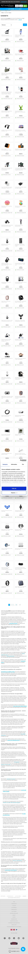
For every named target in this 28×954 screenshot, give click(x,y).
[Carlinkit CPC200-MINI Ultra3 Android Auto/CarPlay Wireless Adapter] (7, 224)
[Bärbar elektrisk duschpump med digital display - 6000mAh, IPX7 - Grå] (7, 53)
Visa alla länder (14, 932)
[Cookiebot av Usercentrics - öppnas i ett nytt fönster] (20, 460)
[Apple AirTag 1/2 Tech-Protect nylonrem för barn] (7, 300)
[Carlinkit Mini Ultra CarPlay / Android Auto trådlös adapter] (21, 186)
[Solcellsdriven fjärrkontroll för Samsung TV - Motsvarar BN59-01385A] (21, 243)
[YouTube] (19, 938)
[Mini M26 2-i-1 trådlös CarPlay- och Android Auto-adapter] (21, 338)
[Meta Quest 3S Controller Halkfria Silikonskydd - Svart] (21, 528)
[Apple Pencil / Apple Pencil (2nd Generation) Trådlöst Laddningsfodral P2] (21, 452)
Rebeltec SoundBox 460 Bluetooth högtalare (11, 802)
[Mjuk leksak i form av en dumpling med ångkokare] (7, 205)
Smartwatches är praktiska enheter (8, 671)
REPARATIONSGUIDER (14, 913)
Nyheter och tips (14, 920)
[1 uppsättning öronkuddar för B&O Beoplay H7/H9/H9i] (7, 452)
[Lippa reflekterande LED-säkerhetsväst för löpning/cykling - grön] (21, 110)
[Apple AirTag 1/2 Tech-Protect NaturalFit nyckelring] (7, 243)
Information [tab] (14, 464)
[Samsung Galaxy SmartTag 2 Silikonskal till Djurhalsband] (7, 433)
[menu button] (17, 6)
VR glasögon (16, 762)
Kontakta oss (14, 919)
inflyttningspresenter (10, 656)
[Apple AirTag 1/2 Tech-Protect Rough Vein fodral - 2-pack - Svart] (7, 528)
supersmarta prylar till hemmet (11, 869)
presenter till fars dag (11, 778)
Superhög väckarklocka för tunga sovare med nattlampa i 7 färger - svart (20, 264)
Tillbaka (2, 12)
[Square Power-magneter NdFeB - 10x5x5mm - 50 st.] (21, 433)
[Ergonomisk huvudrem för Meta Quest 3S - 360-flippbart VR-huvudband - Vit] (7, 338)
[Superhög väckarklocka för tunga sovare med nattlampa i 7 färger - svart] (21, 262)
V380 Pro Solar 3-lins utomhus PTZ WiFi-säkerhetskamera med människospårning (7, 169)
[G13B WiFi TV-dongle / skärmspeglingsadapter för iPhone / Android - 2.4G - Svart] (7, 262)
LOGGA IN (14, 905)
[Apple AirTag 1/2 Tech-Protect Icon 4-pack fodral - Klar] (21, 547)
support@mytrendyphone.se (14, 897)
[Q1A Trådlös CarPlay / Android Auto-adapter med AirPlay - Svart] (21, 300)
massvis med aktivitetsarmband (13, 740)
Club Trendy (14, 911)
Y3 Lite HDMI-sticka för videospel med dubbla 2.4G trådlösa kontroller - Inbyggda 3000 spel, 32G (20, 169)
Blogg (14, 917)
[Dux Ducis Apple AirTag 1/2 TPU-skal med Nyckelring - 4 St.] (21, 281)
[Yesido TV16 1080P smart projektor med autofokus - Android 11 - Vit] (7, 186)
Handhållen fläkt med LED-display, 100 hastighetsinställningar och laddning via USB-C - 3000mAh (7, 93)
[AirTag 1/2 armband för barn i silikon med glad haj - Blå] (7, 547)
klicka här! (23, 1)
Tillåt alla (14, 488)
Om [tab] (23, 464)
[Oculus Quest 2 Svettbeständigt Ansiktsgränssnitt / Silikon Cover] (21, 319)
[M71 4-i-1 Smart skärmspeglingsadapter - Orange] (7, 148)
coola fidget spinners (13, 623)
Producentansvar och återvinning (14, 926)
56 (16, 604)
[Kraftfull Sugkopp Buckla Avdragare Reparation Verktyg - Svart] (7, 110)
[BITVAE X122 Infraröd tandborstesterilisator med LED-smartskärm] (21, 34)
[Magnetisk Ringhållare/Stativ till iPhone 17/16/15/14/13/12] (7, 414)
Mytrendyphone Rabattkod (14, 922)
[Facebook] (5, 938)
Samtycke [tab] (5, 464)
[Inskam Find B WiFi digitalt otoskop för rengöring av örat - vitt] (21, 91)
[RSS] (14, 938)
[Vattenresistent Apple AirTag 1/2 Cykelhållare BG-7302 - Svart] (21, 509)
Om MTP (14, 915)
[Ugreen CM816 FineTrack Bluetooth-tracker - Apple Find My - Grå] (21, 585)
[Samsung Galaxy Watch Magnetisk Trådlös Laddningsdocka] (21, 357)
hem (14, 901)
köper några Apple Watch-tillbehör (20, 706)
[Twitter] (9, 938)
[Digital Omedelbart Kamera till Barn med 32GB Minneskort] (20, 72)
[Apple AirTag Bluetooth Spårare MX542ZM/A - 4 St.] (21, 414)
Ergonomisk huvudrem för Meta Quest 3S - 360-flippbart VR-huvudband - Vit (6, 340)
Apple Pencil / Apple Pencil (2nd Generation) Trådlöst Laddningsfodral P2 (20, 454)
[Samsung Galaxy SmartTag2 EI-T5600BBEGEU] (7, 281)
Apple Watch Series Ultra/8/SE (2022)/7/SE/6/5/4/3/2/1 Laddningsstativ (19, 378)
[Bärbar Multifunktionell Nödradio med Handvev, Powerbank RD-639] (21, 53)
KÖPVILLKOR (14, 924)
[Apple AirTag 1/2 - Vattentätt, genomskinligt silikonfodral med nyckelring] (7, 376)
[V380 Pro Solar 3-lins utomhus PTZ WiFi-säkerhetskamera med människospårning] (7, 167)
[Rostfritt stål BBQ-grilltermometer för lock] (7, 357)
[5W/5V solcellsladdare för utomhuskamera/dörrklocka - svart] (7, 34)
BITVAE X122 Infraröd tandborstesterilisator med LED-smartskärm (20, 36)
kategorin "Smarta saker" (6, 764)
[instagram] (23, 938)
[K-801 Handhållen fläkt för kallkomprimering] (21, 224)
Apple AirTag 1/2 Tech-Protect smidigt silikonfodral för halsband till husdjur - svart (7, 397)
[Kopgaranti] (14, 944)
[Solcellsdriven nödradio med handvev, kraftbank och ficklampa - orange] (21, 148)
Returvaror (14, 907)
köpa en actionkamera (17, 860)
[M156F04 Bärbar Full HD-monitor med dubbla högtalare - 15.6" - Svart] (21, 129)
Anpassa (13, 492)
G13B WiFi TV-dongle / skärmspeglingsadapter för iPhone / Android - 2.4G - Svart (7, 264)
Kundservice (14, 903)
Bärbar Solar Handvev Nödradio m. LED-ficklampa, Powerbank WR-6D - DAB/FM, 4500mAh (7, 74)
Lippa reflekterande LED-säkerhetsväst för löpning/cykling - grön (20, 112)
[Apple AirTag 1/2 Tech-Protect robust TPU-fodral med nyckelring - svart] (7, 319)
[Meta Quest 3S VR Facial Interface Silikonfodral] (7, 509)
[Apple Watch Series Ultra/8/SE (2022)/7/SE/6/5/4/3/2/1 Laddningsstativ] (21, 376)
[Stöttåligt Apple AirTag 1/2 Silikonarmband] (7, 585)
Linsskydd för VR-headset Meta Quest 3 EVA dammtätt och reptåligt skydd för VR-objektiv (20, 568)
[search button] (21, 6)
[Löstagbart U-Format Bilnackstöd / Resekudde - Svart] (7, 129)
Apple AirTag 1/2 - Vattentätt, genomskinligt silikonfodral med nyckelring (6, 378)
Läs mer (20, 19)
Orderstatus (14, 909)
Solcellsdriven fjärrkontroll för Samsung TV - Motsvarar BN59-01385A (20, 245)
